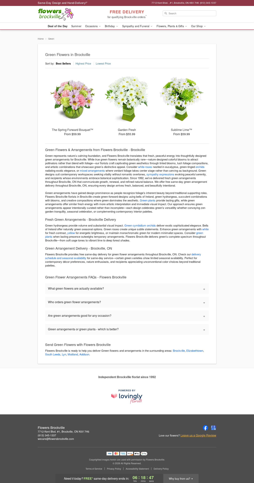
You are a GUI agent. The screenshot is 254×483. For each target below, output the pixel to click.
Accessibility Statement (137, 469)
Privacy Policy (114, 469)
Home (41, 38)
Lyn (64, 354)
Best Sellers (63, 63)
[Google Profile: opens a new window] (213, 427)
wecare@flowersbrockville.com (56, 439)
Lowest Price (103, 63)
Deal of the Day (57, 26)
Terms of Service (94, 469)
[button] (244, 467)
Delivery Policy (161, 469)
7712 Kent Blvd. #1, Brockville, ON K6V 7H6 (63, 431)
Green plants (147, 200)
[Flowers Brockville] (64, 14)
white (205, 229)
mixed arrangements (92, 170)
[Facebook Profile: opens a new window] (205, 427)
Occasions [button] (91, 26)
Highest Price (83, 63)
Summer (76, 26)
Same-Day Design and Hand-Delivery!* (63, 3)
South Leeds (52, 354)
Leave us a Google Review (198, 435)
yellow (71, 233)
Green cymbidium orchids (140, 225)
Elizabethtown (194, 350)
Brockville (179, 350)
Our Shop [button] (197, 26)
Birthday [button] (110, 26)
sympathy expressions (160, 174)
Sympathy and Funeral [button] (136, 26)
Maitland (73, 354)
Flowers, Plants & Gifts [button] (170, 26)
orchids (200, 167)
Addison (84, 354)
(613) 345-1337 (47, 435)
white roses (145, 167)
